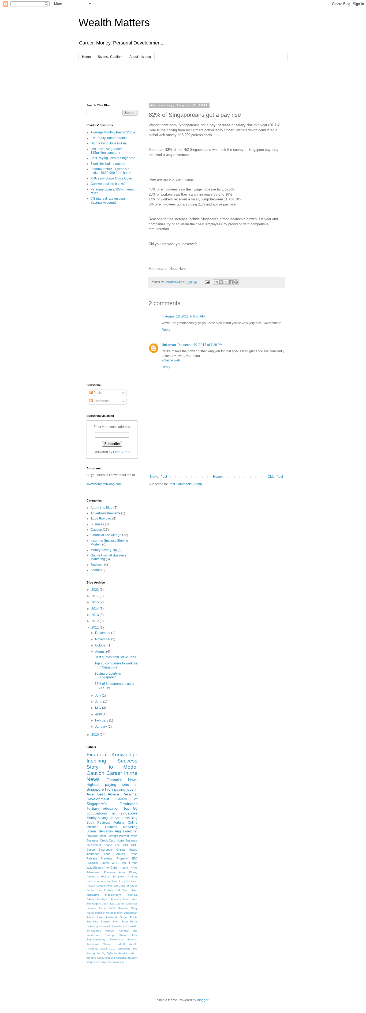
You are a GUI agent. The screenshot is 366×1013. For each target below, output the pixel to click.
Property (122, 858)
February (102, 720)
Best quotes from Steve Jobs (115, 657)
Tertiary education (103, 808)
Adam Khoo (129, 867)
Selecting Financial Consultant (105, 926)
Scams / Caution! (110, 57)
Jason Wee (130, 899)
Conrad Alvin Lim (107, 885)
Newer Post (158, 477)
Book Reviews (101, 519)
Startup (109, 935)
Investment (94, 845)
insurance (105, 849)
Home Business (127, 840)
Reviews (97, 565)
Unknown (169, 345)
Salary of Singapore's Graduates (112, 801)
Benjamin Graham (125, 876)
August (100, 651)
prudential (120, 957)
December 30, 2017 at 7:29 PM (199, 345)
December (103, 633)
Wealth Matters (114, 22)
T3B (125, 845)
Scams (95, 570)
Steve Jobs (128, 935)
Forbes (108, 890)
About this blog (140, 57)
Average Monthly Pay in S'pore (113, 132)
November (103, 639)
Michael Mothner (105, 912)
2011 (95, 627)
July (98, 695)
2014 (95, 609)
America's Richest (98, 876)
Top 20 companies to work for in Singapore (116, 665)
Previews (107, 858)
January (101, 726)
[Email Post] (206, 281)
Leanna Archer (97, 908)
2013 (95, 615)
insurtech (131, 953)
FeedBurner (121, 452)
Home (86, 57)
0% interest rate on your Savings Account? (108, 200)
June (99, 702)
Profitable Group (117, 917)
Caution (96, 530)
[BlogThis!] (220, 282)
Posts (97, 393)
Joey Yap (108, 903)
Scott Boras (129, 921)
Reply (166, 330)
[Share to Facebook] (231, 282)
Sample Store (110, 921)
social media (116, 961)
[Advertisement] (184, 81)
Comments (101, 401)
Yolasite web (171, 360)
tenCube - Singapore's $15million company (107, 151)
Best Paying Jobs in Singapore (113, 158)
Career (114, 773)
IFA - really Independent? (109, 138)
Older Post (275, 477)
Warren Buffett (114, 944)
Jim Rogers (94, 903)
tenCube (111, 867)
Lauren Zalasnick (126, 903)
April (99, 714)
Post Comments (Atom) (185, 484)
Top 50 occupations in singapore (112, 810)
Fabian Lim (94, 890)
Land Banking (114, 853)
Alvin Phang (128, 872)
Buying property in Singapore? (108, 675)
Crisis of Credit (128, 885)
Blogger (202, 1000)
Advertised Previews (105, 513)
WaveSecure (95, 867)
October (101, 645)
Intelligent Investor (109, 899)
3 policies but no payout (108, 164)
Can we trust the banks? (108, 184)
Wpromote (124, 948)
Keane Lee (111, 845)
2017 (95, 596)
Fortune (119, 822)
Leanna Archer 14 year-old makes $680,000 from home (111, 171)
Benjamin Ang (110, 831)
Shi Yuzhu (131, 926)
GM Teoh (121, 890)
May (98, 708)
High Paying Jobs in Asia (109, 143)
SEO (134, 858)
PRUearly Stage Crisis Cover (112, 178)
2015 (95, 602)
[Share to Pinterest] (236, 282)
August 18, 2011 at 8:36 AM (185, 316)
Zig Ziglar (107, 953)
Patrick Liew (95, 917)
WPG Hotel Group (125, 863)
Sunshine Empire (98, 863)
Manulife (123, 908)
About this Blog (102, 508)
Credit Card (107, 840)
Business (97, 524)
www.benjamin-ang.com (104, 484)
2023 (95, 590)
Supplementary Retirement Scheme (112, 939)
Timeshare (93, 944)
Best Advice (108, 794)
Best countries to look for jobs (108, 881)
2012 (95, 621)
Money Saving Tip (104, 550)
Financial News (121, 779)
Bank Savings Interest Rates (118, 836)
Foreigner (130, 831)
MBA (112, 908)
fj (162, 316)
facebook (119, 953)
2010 (95, 735)
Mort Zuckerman (127, 912)
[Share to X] (226, 282)
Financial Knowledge (106, 535)
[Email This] (215, 282)
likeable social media (100, 957)
